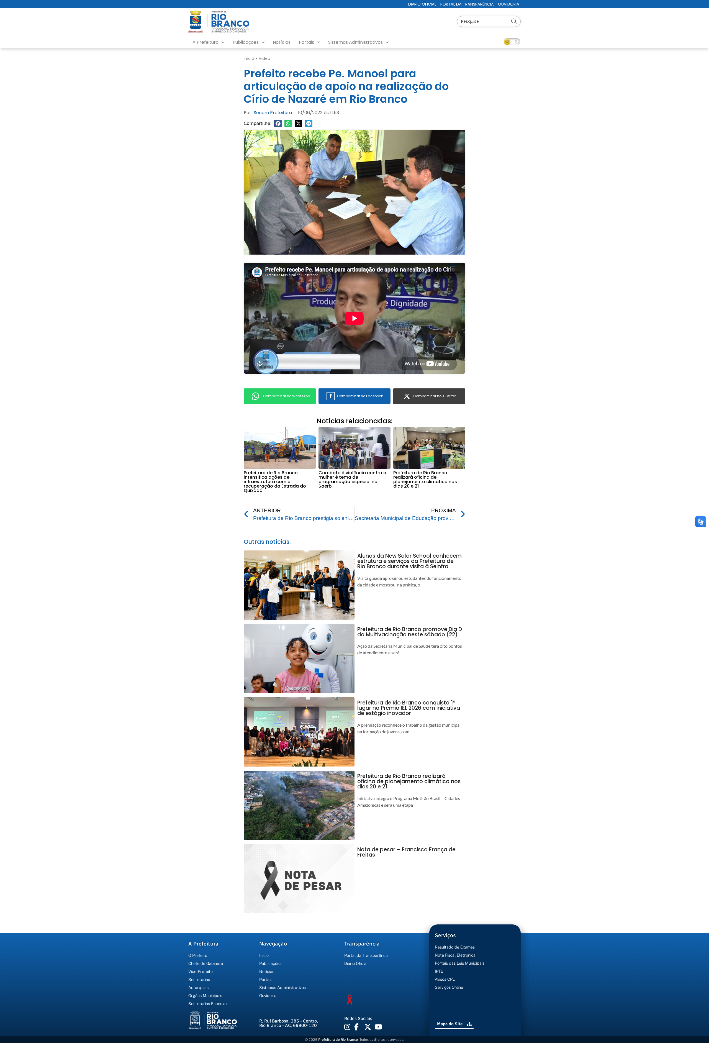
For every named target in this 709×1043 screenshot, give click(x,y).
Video (264, 58)
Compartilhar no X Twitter (434, 396)
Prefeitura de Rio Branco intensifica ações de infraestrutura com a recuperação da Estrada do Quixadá (275, 482)
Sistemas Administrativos (355, 42)
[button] (278, 123)
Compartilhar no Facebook (360, 396)
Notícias (282, 42)
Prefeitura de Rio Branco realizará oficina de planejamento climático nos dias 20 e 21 (425, 479)
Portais (306, 42)
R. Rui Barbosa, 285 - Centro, (288, 1023)
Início (249, 58)
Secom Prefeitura (273, 112)
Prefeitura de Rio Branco (338, 1039)
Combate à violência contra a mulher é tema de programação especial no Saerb (352, 479)
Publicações (246, 42)
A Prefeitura (205, 42)
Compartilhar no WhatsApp (286, 396)
